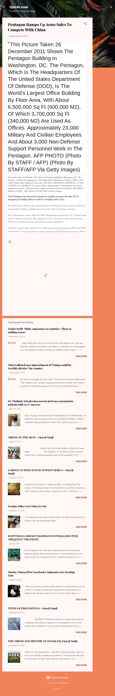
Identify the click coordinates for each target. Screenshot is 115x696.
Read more (81, 356)
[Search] (111, 7)
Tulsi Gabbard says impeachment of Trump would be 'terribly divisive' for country (40, 366)
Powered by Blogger (59, 677)
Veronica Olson (64, 683)
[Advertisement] (104, 60)
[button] (85, 24)
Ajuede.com (18, 7)
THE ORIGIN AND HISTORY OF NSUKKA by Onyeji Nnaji (42, 641)
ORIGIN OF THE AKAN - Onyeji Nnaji (30, 437)
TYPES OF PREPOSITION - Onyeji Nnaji (32, 608)
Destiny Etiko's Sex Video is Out (27, 506)
